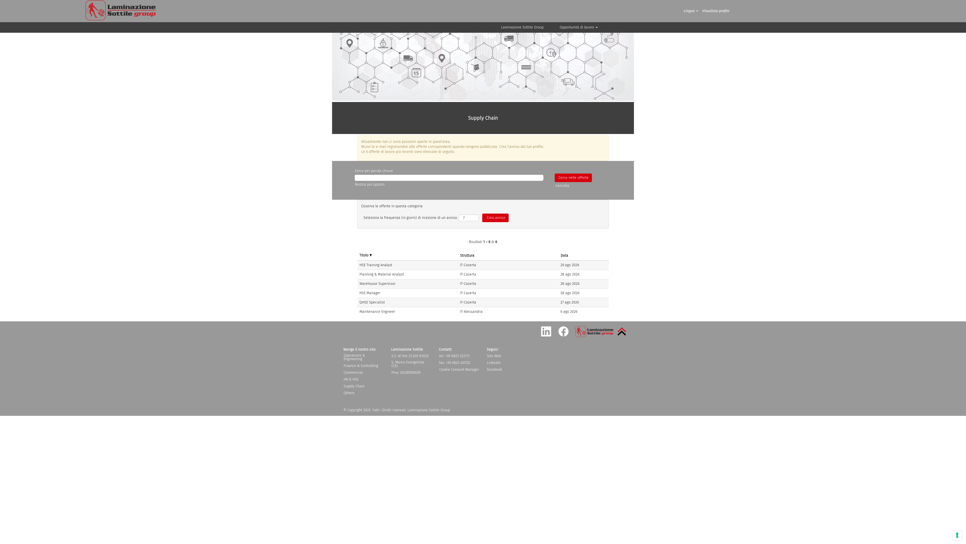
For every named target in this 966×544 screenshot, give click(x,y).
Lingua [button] (690, 11)
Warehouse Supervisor (377, 284)
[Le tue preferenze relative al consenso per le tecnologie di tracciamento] (957, 535)
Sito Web (494, 356)
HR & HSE (351, 380)
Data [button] (564, 255)
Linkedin (494, 363)
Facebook (494, 370)
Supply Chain (354, 386)
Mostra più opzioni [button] (370, 184)
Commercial (353, 373)
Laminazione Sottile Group (522, 27)
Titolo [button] (364, 255)
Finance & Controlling (361, 366)
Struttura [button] (467, 255)
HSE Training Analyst (375, 265)
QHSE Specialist (372, 302)
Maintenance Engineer (377, 312)
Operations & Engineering (354, 357)
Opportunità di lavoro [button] (577, 27)
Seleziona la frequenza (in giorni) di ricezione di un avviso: (411, 218)
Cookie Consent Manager (459, 370)
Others (349, 393)
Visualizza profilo (715, 11)
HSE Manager (369, 293)
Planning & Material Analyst (381, 274)
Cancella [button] (562, 186)
